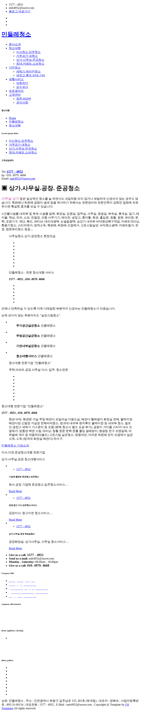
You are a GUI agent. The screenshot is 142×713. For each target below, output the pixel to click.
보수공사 (22, 87)
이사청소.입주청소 (28, 52)
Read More (15, 491)
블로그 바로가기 (19, 11)
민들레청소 (16, 34)
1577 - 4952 (23, 469)
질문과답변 (23, 98)
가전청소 (15, 67)
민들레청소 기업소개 (15, 445)
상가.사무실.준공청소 (30, 59)
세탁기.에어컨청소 (28, 71)
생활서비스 (16, 79)
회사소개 (15, 44)
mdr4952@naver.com (22, 178)
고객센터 (15, 94)
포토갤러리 (16, 90)
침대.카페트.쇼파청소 (30, 63)
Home (12, 118)
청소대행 (15, 48)
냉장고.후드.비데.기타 (30, 75)
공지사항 (22, 102)
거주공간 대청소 (27, 56)
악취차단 (22, 83)
